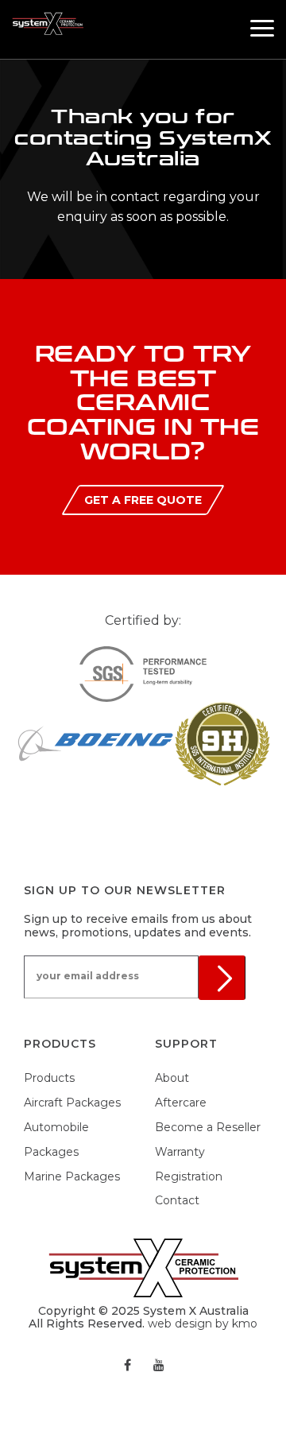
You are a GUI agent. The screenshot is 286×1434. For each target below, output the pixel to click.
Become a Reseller (208, 1127)
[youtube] (159, 1365)
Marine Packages (72, 1176)
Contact (177, 1200)
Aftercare (181, 1102)
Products (49, 1078)
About (172, 1078)
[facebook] (127, 1365)
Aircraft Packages (72, 1102)
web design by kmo (202, 1323)
